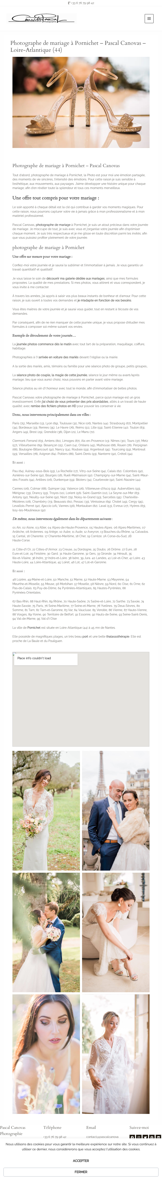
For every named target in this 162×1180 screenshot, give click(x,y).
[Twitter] (145, 1137)
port (85, 636)
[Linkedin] (158, 1137)
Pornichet (33, 627)
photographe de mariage (53, 224)
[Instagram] (139, 1137)
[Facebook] (132, 1137)
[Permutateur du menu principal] (149, 18)
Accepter (81, 1161)
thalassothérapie (117, 636)
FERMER (81, 1172)
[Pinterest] (152, 1137)
